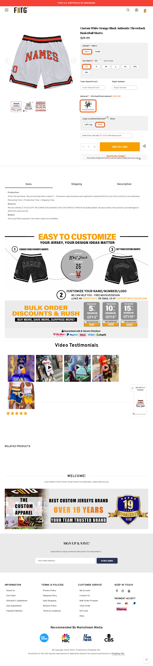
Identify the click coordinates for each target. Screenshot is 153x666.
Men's (87, 51)
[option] (40, 61)
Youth (97, 51)
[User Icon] (137, 10)
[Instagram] (124, 591)
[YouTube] (130, 591)
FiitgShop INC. (118, 653)
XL (125, 66)
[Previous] (7, 60)
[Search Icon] (128, 10)
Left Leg (88, 124)
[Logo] (21, 10)
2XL (135, 66)
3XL (86, 72)
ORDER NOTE (90, 298)
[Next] (73, 60)
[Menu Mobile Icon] (6, 10)
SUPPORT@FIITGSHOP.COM (131, 298)
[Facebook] (118, 591)
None (100, 124)
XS (86, 66)
